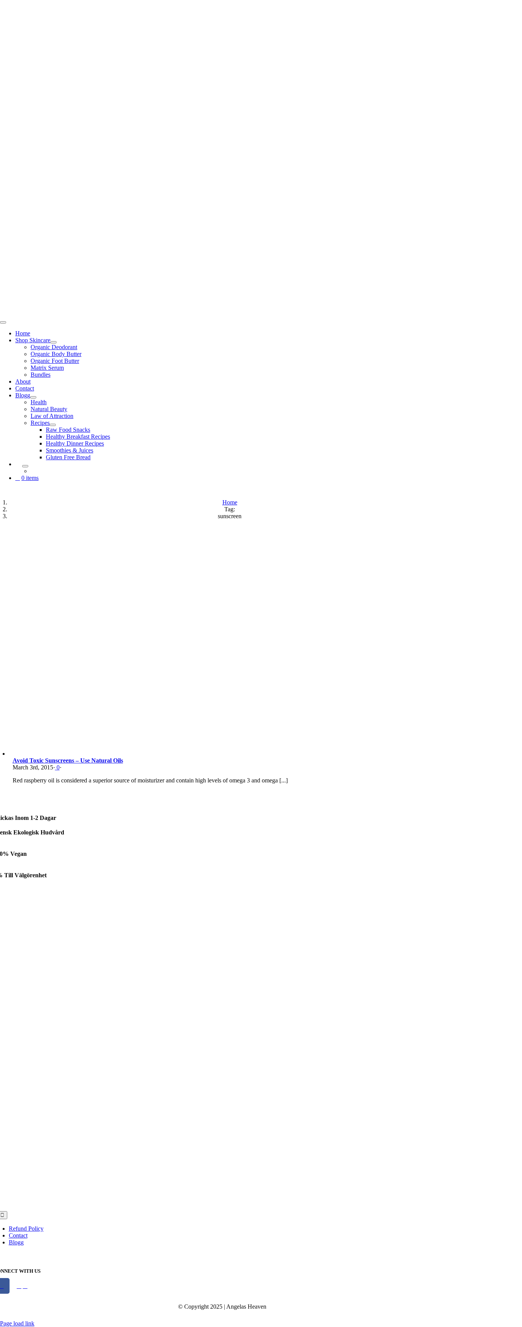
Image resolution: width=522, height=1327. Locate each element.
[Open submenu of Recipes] (53, 425)
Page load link (17, 1323)
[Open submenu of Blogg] (33, 397)
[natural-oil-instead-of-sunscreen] (114, 753)
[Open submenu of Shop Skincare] (53, 342)
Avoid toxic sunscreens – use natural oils (68, 760)
